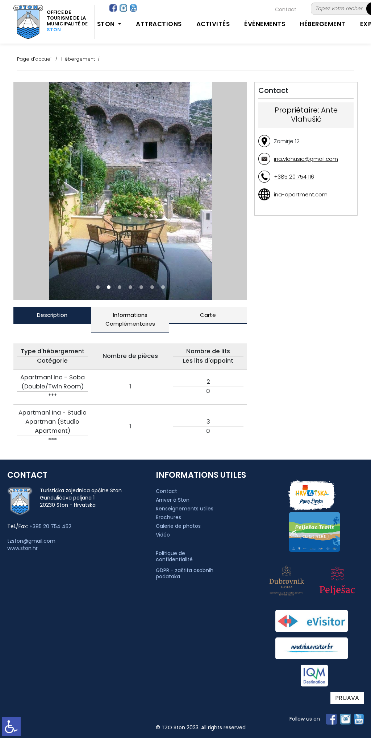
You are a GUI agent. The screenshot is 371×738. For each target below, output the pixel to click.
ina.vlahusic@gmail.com (306, 159)
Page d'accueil (35, 59)
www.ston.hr (22, 548)
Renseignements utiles (184, 508)
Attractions (159, 24)
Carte (208, 315)
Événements (264, 24)
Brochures (168, 517)
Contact (285, 9)
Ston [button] (107, 24)
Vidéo (163, 534)
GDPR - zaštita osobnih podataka (184, 573)
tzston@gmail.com (31, 541)
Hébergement (323, 24)
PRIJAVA (347, 698)
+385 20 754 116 (294, 176)
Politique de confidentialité (174, 556)
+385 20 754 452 (50, 526)
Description (52, 315)
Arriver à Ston (172, 499)
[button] (98, 287)
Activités (213, 24)
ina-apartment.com (301, 194)
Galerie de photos (178, 526)
